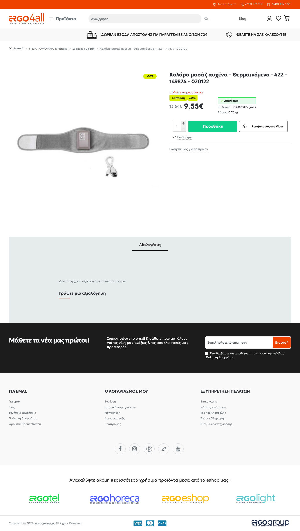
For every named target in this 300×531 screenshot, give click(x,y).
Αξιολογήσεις (150, 244)
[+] (183, 123)
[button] (212, 126)
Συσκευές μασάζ (83, 49)
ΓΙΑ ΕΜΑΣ (18, 391)
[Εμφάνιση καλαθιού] (286, 18)
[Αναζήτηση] (206, 18)
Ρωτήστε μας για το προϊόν (188, 149)
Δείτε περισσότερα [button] (188, 92)
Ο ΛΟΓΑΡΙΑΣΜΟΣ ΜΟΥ (126, 391)
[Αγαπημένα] (278, 19)
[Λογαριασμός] (269, 19)
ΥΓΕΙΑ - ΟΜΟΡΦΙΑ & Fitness (48, 49)
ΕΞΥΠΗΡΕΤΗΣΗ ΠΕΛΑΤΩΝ (225, 391)
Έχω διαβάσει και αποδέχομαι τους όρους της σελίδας (245, 355)
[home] (16, 48)
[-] (183, 129)
